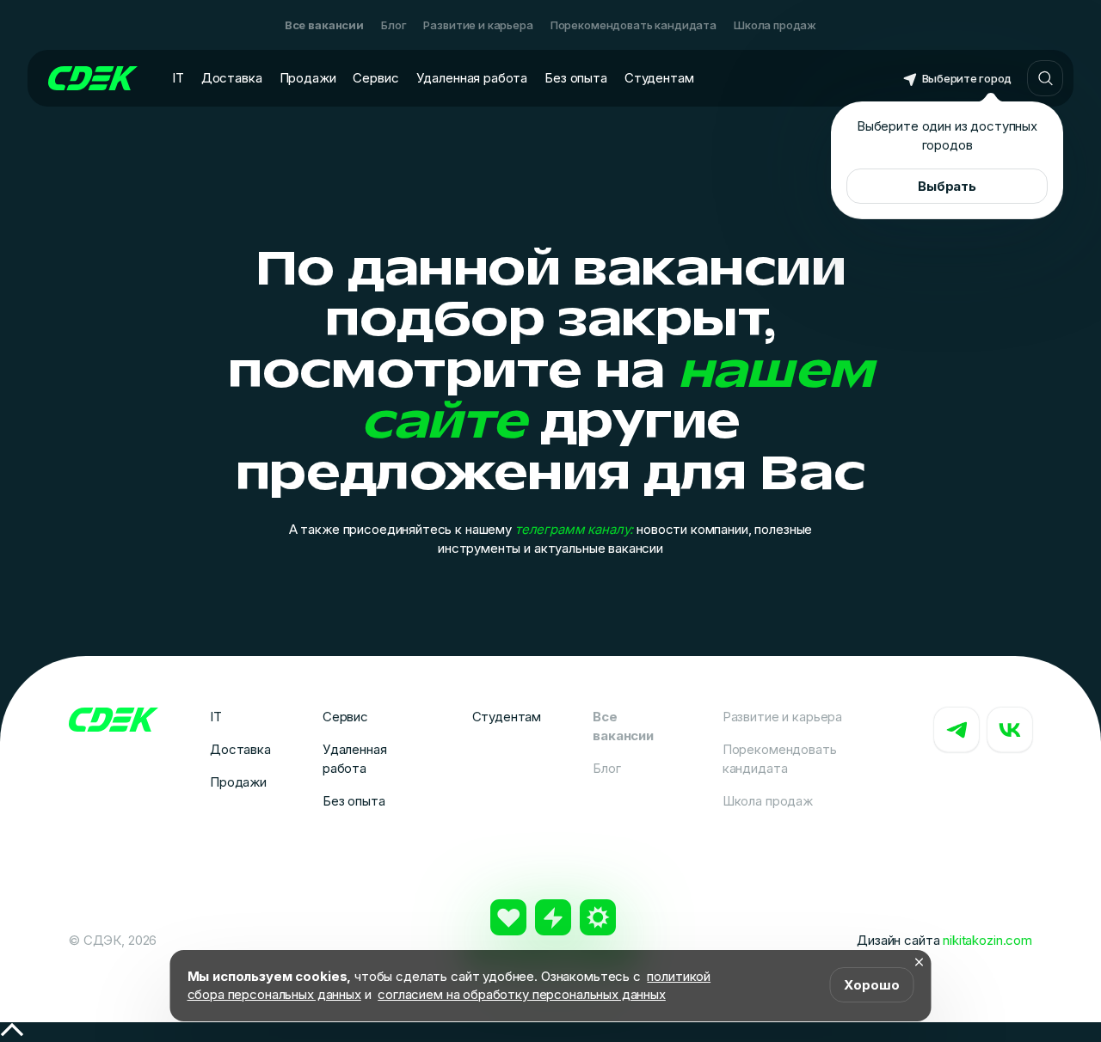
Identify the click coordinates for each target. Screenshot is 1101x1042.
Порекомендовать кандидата (633, 25)
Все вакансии (324, 25)
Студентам (659, 78)
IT (178, 78)
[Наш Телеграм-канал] (956, 730)
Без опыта (575, 78)
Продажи (308, 78)
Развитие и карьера (477, 25)
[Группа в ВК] (1009, 730)
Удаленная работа (472, 78)
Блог (393, 25)
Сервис (375, 78)
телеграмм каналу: (574, 529)
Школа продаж (775, 25)
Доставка (231, 78)
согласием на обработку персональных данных (522, 994)
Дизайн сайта (944, 940)
